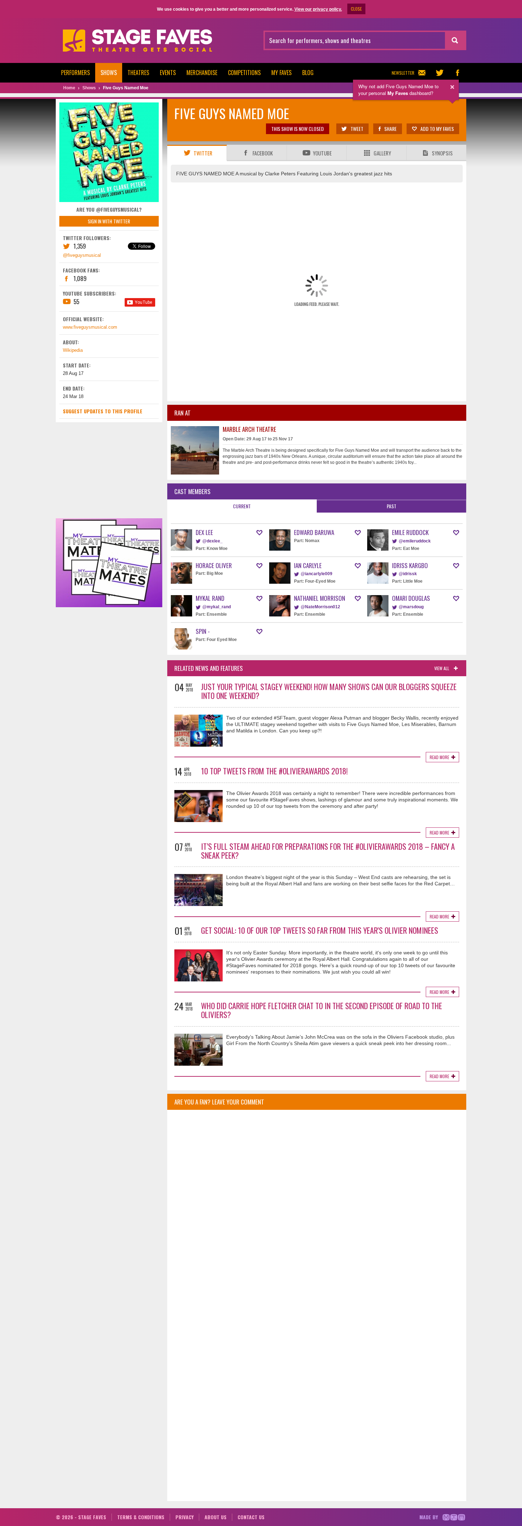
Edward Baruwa (314, 532)
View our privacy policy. (318, 9)
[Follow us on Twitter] (439, 73)
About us (216, 1517)
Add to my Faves (437, 128)
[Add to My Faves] (259, 532)
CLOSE (356, 9)
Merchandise (201, 72)
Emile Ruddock (410, 532)
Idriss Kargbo (410, 565)
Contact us (251, 1517)
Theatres (138, 72)
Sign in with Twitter (109, 221)
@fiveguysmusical (82, 255)
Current (242, 506)
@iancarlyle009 (316, 573)
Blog (308, 72)
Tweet (356, 128)
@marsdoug (411, 606)
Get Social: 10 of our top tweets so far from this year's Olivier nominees (319, 930)
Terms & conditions (140, 1517)
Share (390, 128)
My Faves (281, 72)
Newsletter (403, 73)
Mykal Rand (210, 598)
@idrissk (408, 573)
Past (391, 506)
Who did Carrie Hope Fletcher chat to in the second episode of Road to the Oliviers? (321, 1010)
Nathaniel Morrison (319, 598)
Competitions (244, 72)
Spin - (203, 631)
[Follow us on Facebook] (457, 73)
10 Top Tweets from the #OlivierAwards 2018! (274, 771)
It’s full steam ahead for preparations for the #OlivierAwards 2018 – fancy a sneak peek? (328, 851)
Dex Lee (204, 532)
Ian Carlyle (308, 565)
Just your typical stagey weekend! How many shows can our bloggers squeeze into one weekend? (329, 691)
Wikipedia (73, 350)
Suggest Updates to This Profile (102, 411)
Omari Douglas (411, 598)
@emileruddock (415, 541)
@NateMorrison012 (320, 606)
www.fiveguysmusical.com (90, 327)
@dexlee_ (212, 541)
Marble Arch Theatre (249, 429)
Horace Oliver (214, 565)
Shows (108, 72)
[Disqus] (317, 1209)
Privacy (184, 1517)
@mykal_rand (216, 606)
